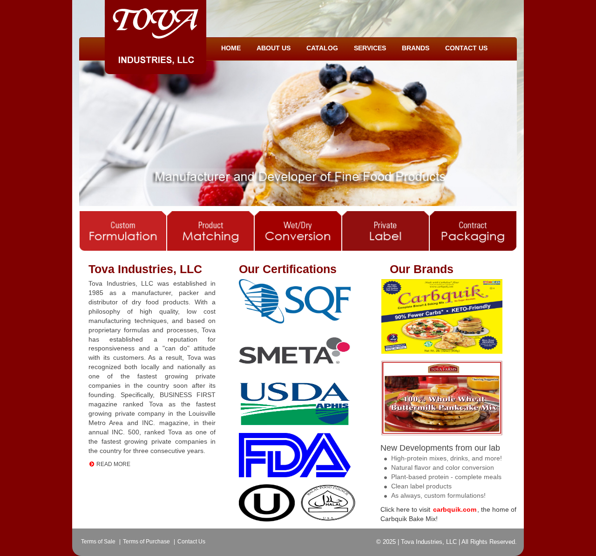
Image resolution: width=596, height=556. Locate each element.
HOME (231, 48)
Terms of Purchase (146, 541)
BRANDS (415, 48)
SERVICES (370, 48)
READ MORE (113, 464)
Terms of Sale (98, 541)
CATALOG (322, 48)
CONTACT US (466, 48)
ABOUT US (274, 48)
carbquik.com (454, 509)
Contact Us (191, 541)
